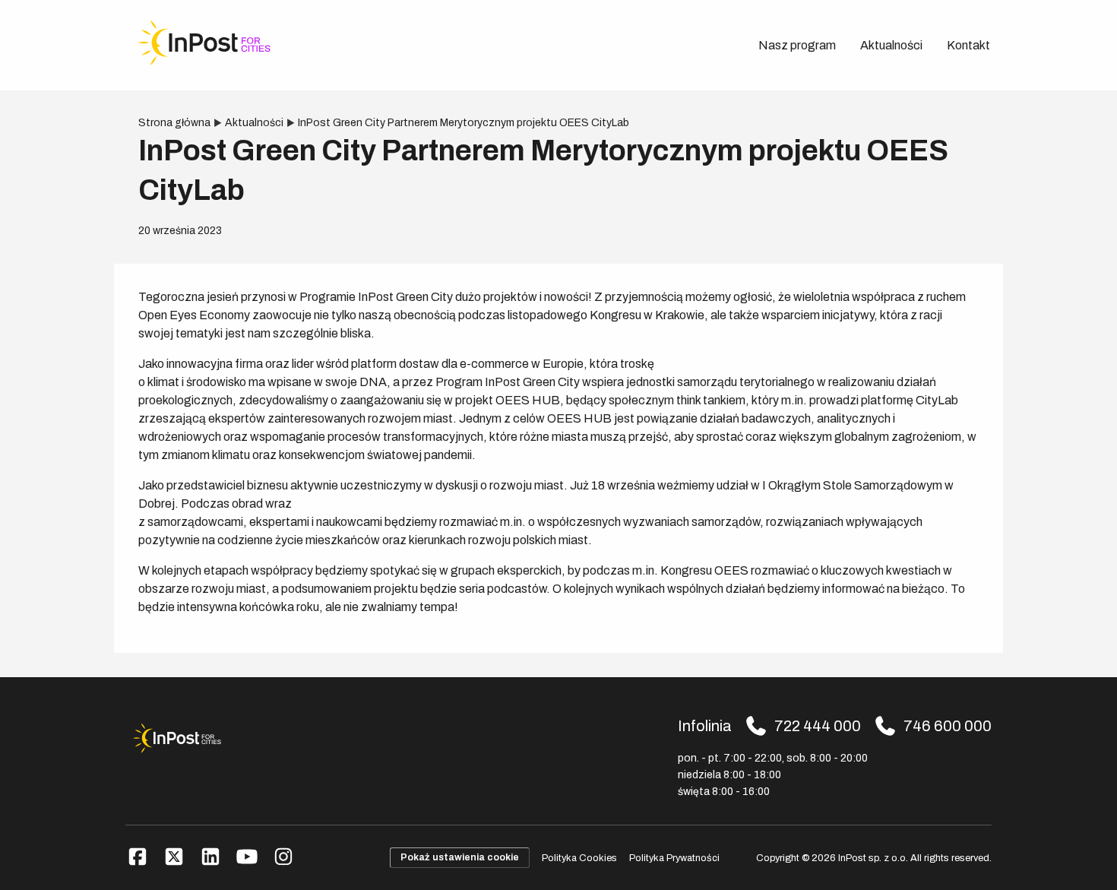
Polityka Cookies (579, 858)
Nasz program (797, 45)
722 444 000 (817, 725)
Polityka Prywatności (674, 858)
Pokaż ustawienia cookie (459, 857)
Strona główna (174, 122)
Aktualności (891, 45)
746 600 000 (947, 725)
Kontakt (968, 45)
